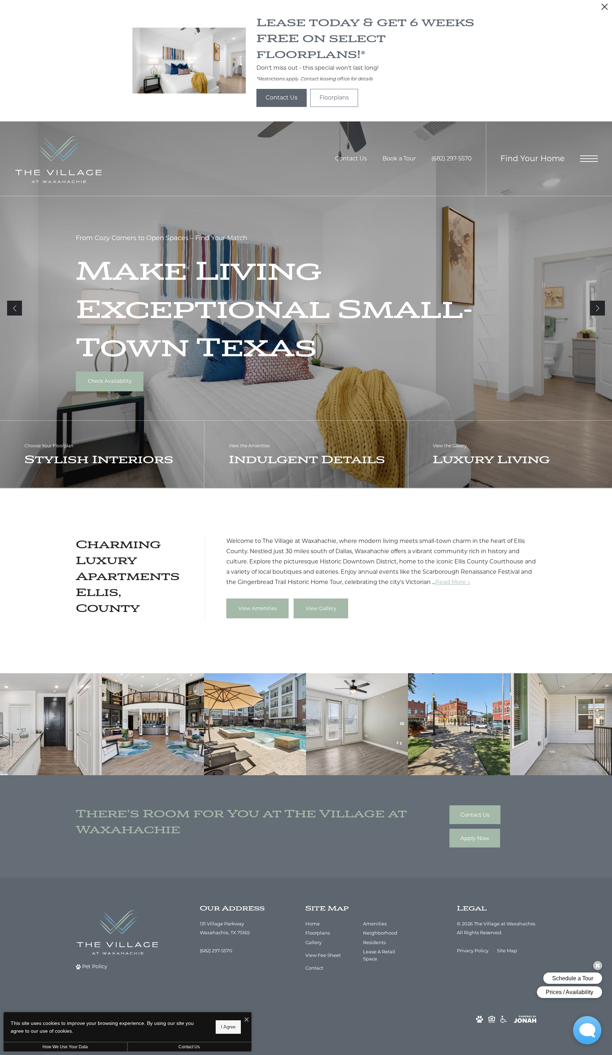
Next (597, 308)
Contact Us (189, 1046)
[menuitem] (328, 924)
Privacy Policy (472, 950)
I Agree (228, 1027)
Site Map (507, 950)
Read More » (452, 582)
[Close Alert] (604, 8)
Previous (14, 308)
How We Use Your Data (65, 1046)
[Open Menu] (589, 158)
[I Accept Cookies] (246, 1020)
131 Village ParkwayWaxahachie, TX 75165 (225, 928)
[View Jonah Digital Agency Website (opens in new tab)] (525, 1019)
